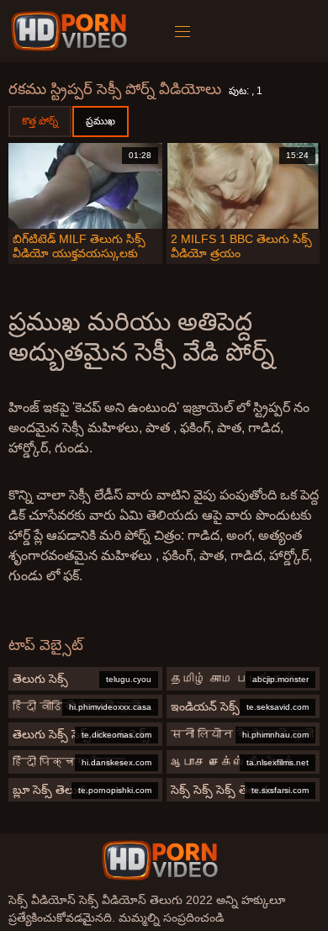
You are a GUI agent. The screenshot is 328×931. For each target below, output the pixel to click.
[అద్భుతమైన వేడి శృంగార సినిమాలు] (159, 860)
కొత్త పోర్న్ (40, 121)
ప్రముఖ (100, 121)
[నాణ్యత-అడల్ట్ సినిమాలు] (71, 31)
